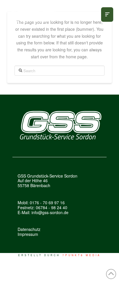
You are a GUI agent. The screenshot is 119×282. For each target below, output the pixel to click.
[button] (107, 14)
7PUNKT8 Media (81, 255)
